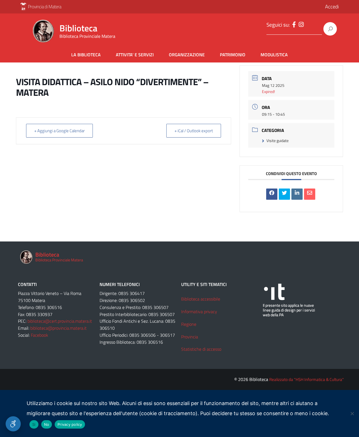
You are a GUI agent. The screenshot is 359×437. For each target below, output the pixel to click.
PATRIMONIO (232, 54)
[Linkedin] (297, 194)
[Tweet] (284, 194)
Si (34, 424)
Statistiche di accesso (201, 349)
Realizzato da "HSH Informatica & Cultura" (306, 379)
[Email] (309, 194)
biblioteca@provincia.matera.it (58, 328)
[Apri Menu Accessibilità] (13, 423)
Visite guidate (277, 140)
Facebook (39, 335)
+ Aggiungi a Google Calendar (59, 130)
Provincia (189, 336)
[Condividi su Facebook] (271, 194)
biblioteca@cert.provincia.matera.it (59, 321)
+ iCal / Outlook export (193, 130)
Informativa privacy (199, 311)
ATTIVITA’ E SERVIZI (135, 54)
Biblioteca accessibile (200, 299)
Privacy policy (69, 424)
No (46, 424)
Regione (188, 324)
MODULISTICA (274, 54)
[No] (352, 413)
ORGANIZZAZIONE (187, 54)
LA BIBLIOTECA (86, 54)
